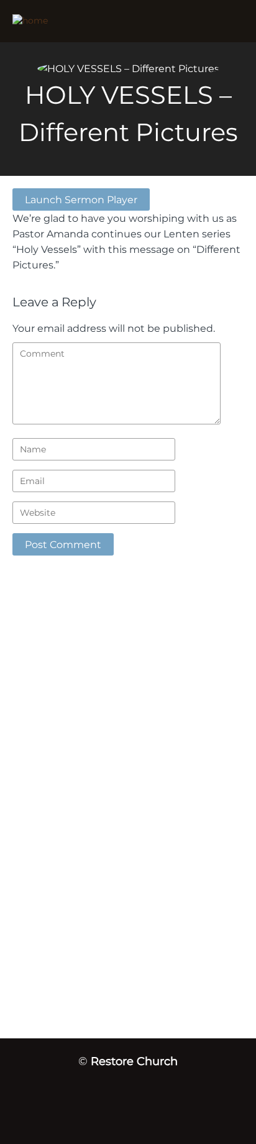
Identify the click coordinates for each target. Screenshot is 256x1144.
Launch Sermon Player (81, 199)
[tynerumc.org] (91, 21)
